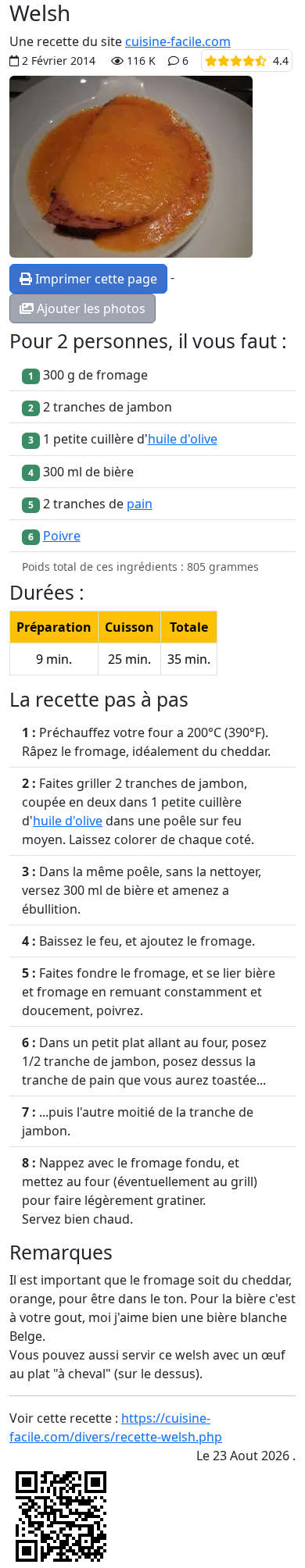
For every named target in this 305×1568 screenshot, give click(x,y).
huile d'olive (182, 438)
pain (139, 503)
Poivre (62, 535)
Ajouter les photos (89, 308)
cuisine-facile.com (178, 41)
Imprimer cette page (94, 278)
